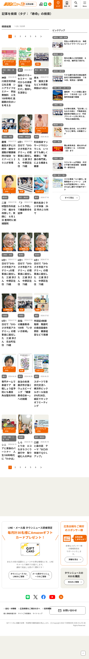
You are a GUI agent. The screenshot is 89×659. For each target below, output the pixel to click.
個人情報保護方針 (9, 613)
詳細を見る (73, 559)
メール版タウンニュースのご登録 (40, 575)
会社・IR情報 (10, 609)
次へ (40, 36)
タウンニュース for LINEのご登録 (19, 575)
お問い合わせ (70, 610)
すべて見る (69, 198)
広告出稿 (29, 4)
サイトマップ (37, 613)
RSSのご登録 (73, 582)
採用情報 (47, 609)
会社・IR (67, 6)
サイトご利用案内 (24, 613)
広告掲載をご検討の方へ (30, 609)
